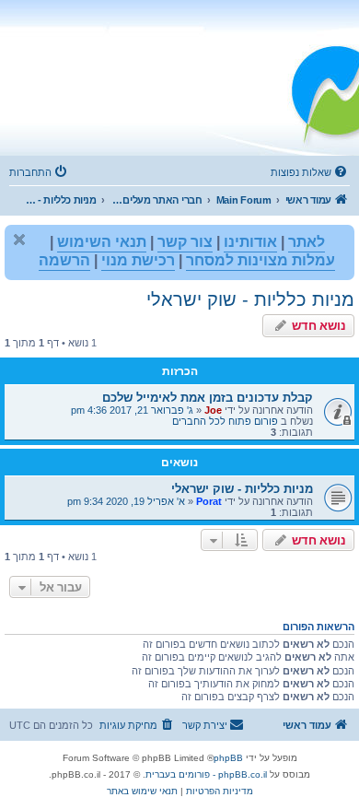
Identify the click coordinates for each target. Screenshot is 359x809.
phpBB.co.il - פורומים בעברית (206, 774)
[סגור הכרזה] (19, 239)
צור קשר (185, 242)
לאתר (306, 242)
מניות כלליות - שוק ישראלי (250, 299)
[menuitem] (310, 172)
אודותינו (250, 242)
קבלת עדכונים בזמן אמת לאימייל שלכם (207, 397)
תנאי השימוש (101, 242)
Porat (209, 501)
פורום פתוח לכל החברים (225, 421)
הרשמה (64, 260)
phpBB (228, 758)
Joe (213, 410)
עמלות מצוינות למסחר (260, 260)
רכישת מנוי (138, 260)
